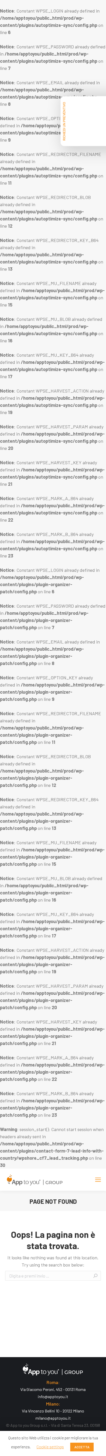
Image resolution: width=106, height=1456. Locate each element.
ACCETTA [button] (82, 1447)
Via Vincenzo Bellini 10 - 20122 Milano (53, 1410)
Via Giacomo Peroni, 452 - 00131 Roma (53, 1389)
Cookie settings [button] (50, 1446)
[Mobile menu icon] (98, 1180)
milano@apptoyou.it (53, 1418)
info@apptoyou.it (53, 1396)
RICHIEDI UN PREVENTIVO (64, 121)
